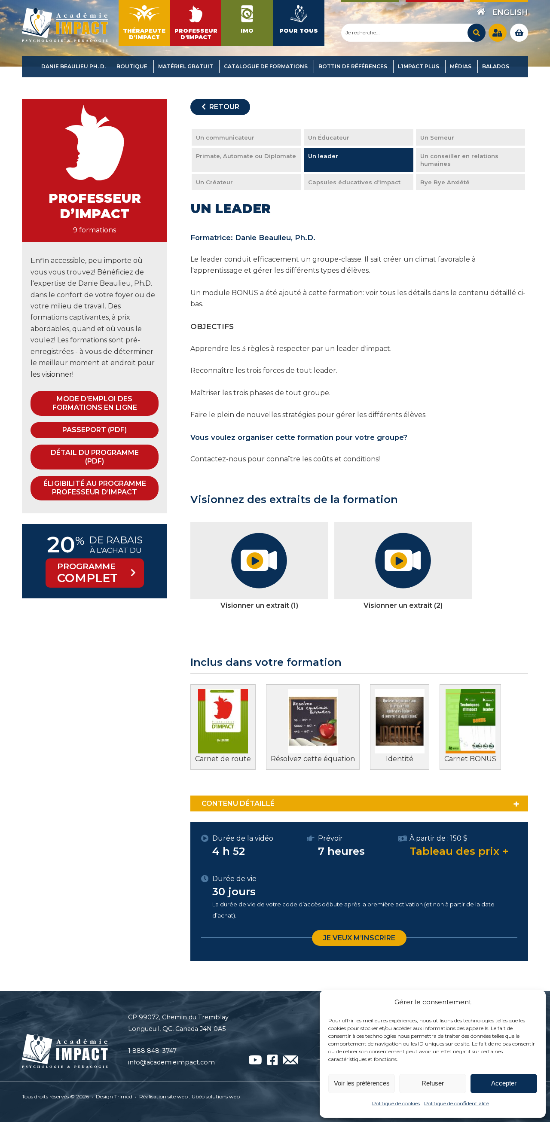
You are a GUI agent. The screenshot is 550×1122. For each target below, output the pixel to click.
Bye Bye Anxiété (445, 182)
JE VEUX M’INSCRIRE (359, 938)
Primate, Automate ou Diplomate (246, 155)
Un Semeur (437, 137)
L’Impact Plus (418, 66)
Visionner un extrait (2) (403, 605)
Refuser (433, 1083)
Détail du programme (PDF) (95, 456)
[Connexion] (498, 33)
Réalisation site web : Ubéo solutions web (189, 1096)
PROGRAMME (87, 573)
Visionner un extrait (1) (259, 605)
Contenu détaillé (238, 803)
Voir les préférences (362, 1083)
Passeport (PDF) (94, 430)
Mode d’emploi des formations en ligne (94, 403)
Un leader (323, 155)
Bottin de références (352, 66)
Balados (495, 66)
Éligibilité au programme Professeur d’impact (94, 487)
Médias (460, 66)
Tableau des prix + (459, 851)
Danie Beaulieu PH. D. (73, 66)
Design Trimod (114, 1096)
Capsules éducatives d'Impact (354, 182)
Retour (222, 107)
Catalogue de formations (266, 66)
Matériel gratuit (185, 66)
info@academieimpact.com (171, 1062)
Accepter (503, 1083)
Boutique (131, 66)
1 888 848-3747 (152, 1051)
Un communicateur (225, 137)
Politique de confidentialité (456, 1103)
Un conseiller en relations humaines (459, 159)
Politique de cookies (396, 1103)
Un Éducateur (328, 137)
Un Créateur (214, 182)
